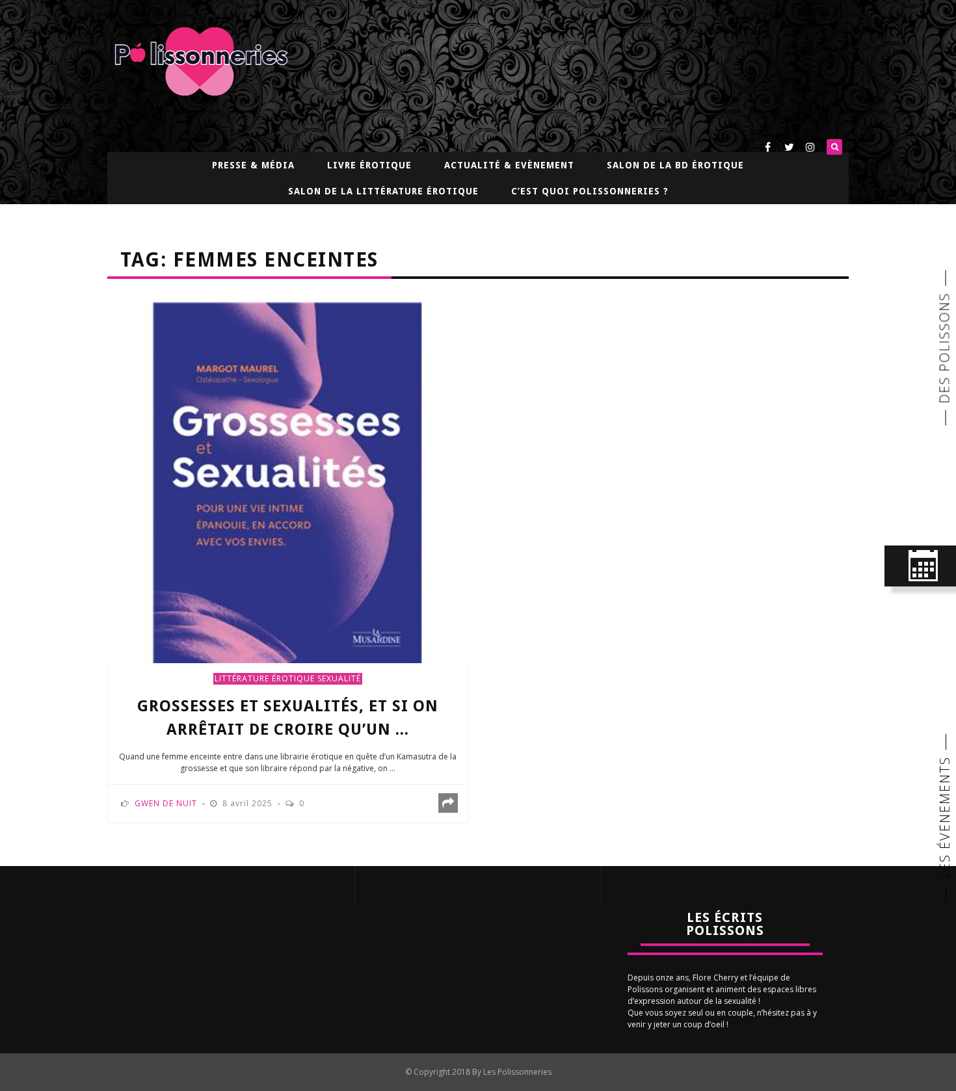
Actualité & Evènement (509, 165)
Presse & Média (253, 165)
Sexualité (339, 678)
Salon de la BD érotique (675, 165)
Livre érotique (369, 165)
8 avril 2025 (248, 803)
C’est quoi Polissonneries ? (590, 191)
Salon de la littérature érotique (383, 191)
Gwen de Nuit (166, 803)
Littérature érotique (265, 678)
